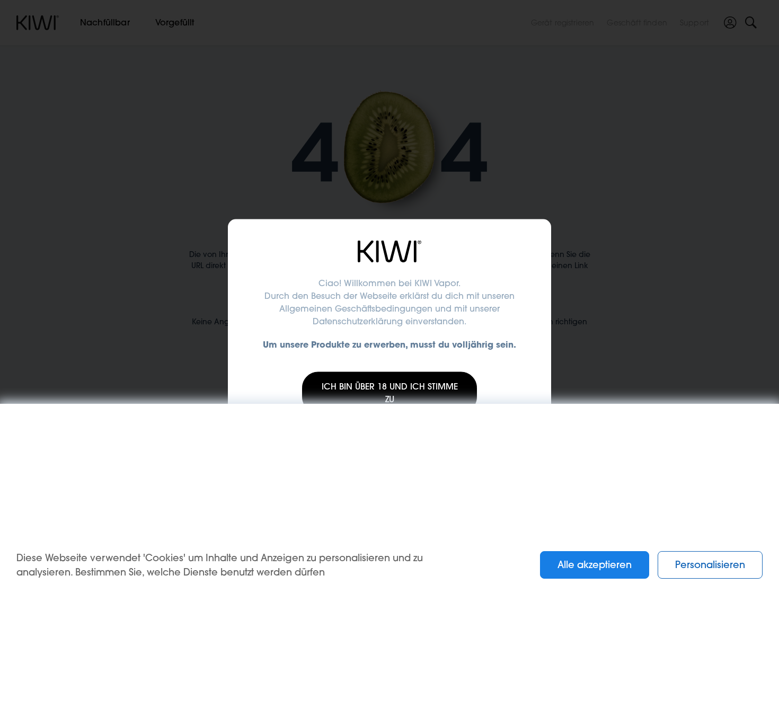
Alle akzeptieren (594, 565)
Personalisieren (710, 565)
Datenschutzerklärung (358, 321)
